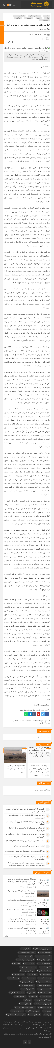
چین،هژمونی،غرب (35, 1014)
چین (38, 18)
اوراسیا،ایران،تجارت (26, 956)
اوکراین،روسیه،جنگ (45, 963)
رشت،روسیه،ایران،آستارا (29, 967)
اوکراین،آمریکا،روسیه (45, 959)
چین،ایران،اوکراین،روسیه (43, 1003)
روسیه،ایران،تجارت (45, 978)
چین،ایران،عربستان (45, 1007)
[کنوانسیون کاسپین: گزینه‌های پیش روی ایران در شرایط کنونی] (27, 930)
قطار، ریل (32, 992)
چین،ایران (28, 1000)
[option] (39, 762)
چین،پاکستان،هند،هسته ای (16, 1014)
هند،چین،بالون (46, 996)
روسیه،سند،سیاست (45, 985)
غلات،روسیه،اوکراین (45, 989)
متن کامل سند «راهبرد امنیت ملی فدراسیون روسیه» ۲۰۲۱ (25, 851)
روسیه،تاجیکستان (29, 978)
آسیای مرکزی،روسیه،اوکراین (43, 948)
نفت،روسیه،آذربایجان (17, 992)
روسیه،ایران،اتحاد (19, 974)
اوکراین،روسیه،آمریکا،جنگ (26, 959)
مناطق (18, 18)
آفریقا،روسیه (25, 948)
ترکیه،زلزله (17, 963)
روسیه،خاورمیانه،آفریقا (44, 981)
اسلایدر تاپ (34, 16)
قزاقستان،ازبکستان (28, 989)
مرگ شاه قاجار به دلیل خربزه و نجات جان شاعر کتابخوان (25, 841)
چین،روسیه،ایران (17, 1011)
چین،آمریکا (34, 996)
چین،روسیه (47, 1011)
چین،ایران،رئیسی (26, 1003)
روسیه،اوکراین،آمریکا (28, 970)
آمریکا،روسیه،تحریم (45, 952)
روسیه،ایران (32, 974)
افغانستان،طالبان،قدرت (44, 956)
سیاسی (28, 18)
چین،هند (48, 1014)
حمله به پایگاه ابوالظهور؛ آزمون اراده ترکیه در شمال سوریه (15, 768)
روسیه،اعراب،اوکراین (45, 970)
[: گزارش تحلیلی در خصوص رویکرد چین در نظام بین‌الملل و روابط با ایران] (41, 38)
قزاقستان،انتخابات (45, 992)
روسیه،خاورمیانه (14, 978)
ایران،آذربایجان (29, 963)
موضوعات (44, 20)
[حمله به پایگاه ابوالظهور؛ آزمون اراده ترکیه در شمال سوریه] (27, 893)
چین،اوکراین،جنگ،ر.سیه (43, 1000)
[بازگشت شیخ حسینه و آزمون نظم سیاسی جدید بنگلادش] (27, 903)
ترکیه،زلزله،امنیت (46, 967)
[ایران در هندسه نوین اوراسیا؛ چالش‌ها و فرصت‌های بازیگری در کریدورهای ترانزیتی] (27, 921)
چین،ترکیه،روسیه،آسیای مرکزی (25, 1007)
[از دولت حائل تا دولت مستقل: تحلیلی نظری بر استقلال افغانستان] (27, 912)
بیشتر (6, 936)
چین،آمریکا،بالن (20, 996)
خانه (46, 16)
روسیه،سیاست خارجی (27, 985)
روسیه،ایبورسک (46, 974)
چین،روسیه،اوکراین (33, 1011)
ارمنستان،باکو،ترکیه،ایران (27, 952)
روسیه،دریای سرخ (27, 981)
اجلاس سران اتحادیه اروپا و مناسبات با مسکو (29, 846)
